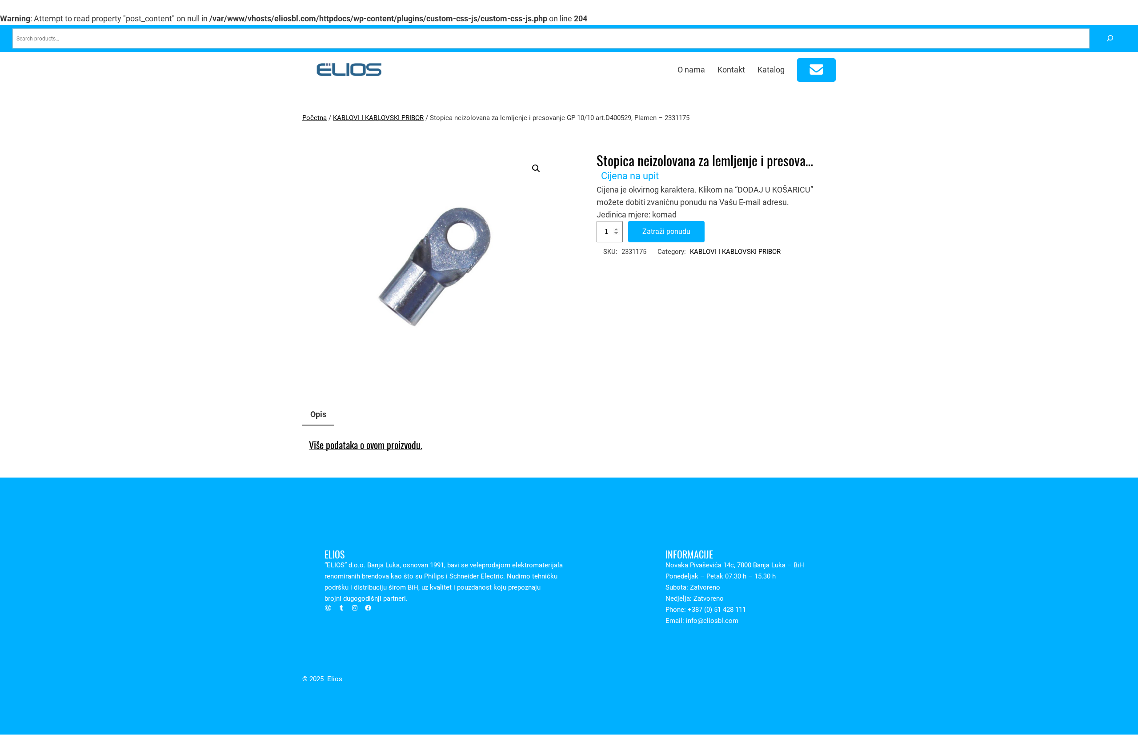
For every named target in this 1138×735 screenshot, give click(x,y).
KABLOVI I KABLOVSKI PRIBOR (378, 118)
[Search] (1110, 38)
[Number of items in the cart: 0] (816, 70)
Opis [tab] (318, 414)
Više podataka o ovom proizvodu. (365, 445)
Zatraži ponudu (666, 231)
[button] (536, 169)
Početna (314, 118)
